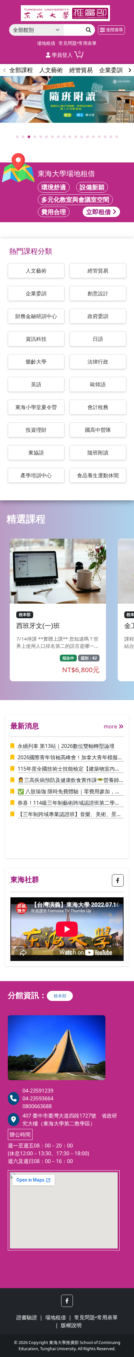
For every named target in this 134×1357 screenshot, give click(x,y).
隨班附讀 (97, 452)
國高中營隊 (98, 429)
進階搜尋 (114, 29)
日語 (98, 338)
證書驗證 (26, 1317)
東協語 (36, 452)
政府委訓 (97, 316)
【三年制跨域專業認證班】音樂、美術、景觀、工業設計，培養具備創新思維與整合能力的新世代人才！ (70, 814)
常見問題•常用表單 (78, 43)
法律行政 (97, 361)
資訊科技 (36, 338)
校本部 (60, 996)
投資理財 (36, 429)
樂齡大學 (36, 361)
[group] (67, 99)
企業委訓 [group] (111, 70)
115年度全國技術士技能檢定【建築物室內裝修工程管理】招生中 (69, 769)
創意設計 (97, 293)
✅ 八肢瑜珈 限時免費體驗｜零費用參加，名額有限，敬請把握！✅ (69, 792)
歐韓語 (98, 384)
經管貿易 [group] (81, 70)
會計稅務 (97, 407)
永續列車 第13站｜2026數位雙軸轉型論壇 (66, 745)
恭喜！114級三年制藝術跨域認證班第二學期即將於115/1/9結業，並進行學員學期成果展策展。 (69, 803)
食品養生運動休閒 (98, 475)
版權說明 (71, 1325)
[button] (129, 70)
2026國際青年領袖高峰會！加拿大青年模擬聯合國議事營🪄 (70, 758)
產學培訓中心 (36, 475)
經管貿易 (97, 270)
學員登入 (61, 54)
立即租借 (99, 211)
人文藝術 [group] (51, 70)
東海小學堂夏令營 (36, 407)
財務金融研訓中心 (36, 316)
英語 (36, 384)
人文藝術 (36, 270)
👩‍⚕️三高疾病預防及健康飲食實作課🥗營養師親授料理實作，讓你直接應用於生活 (68, 780)
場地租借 (46, 43)
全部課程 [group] (21, 70)
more (111, 726)
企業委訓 (36, 293)
